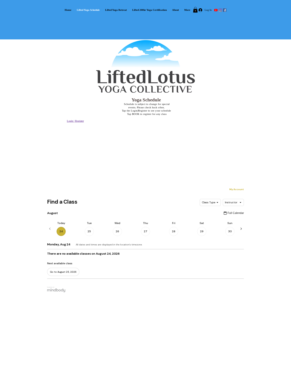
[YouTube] (216, 10)
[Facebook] (224, 10)
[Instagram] (220, 10)
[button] (195, 9)
